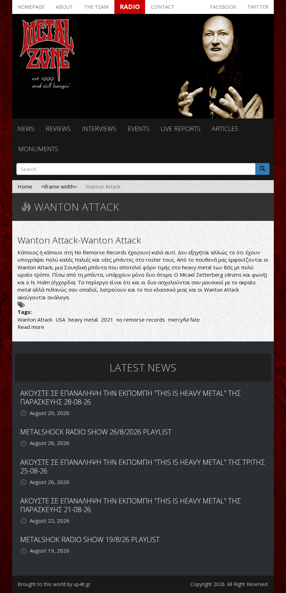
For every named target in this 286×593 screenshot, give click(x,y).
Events (138, 128)
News (26, 128)
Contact (162, 6)
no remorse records (140, 319)
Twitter (258, 6)
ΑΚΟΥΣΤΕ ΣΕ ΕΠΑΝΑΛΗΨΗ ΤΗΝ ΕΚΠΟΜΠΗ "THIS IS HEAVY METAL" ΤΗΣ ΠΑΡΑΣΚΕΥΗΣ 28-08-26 (130, 397)
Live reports (180, 128)
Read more (30, 326)
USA (60, 319)
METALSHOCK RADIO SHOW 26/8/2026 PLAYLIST (96, 432)
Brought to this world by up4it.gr (53, 584)
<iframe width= (59, 186)
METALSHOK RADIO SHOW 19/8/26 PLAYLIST (90, 539)
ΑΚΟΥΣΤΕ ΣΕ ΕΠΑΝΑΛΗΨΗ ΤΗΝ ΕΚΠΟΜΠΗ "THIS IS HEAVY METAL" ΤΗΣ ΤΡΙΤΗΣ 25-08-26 (142, 466)
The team (96, 6)
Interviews (99, 128)
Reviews (58, 128)
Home (24, 186)
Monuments (38, 149)
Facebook (223, 6)
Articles (225, 128)
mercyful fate (184, 319)
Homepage (31, 6)
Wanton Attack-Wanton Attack (79, 240)
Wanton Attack (34, 319)
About (64, 6)
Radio (130, 6)
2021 (107, 319)
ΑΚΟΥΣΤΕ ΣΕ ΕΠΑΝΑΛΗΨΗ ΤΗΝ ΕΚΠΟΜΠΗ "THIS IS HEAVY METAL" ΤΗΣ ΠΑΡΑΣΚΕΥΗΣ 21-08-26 (130, 505)
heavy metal (83, 319)
